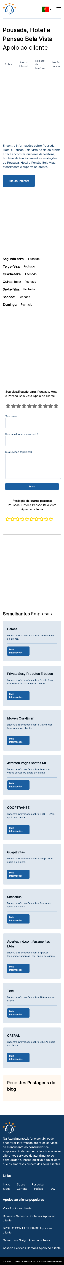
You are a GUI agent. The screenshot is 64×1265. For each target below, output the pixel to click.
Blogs (6, 1188)
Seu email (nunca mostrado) (21, 434)
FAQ (52, 1188)
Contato (22, 1188)
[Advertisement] (32, 109)
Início (6, 1184)
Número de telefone (40, 64)
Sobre (8, 64)
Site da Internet (23, 64)
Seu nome (11, 416)
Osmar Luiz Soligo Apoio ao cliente (26, 1240)
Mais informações (16, 651)
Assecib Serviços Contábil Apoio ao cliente (32, 1248)
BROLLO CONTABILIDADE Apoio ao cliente (27, 1230)
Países (38, 1188)
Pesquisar (38, 1184)
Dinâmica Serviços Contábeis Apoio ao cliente (29, 1218)
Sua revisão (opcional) (18, 451)
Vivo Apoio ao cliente (17, 1208)
